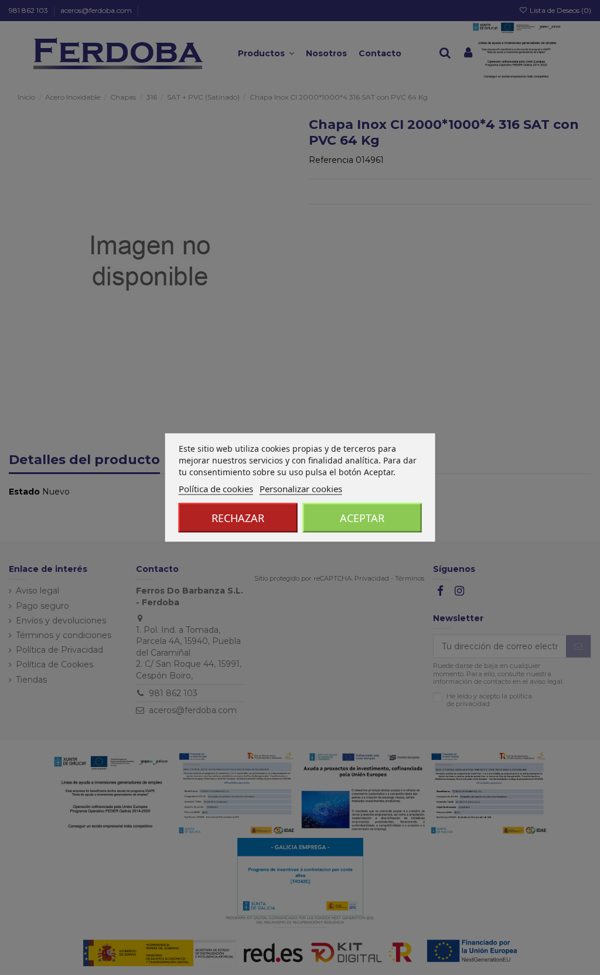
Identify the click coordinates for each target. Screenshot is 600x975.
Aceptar (362, 518)
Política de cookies (216, 489)
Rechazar (238, 518)
